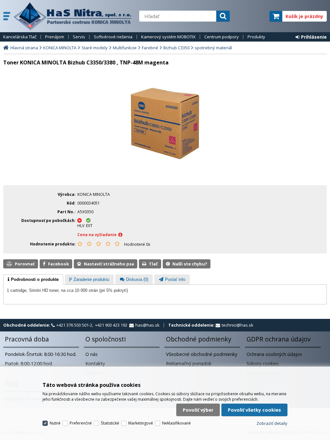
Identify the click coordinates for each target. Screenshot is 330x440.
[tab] (33, 279)
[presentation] (33, 279)
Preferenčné (81, 423)
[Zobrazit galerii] (165, 158)
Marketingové (140, 423)
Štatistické (110, 423)
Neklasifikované (176, 423)
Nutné (55, 423)
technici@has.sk (237, 325)
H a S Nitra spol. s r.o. (73, 16)
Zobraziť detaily (272, 423)
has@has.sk (147, 325)
